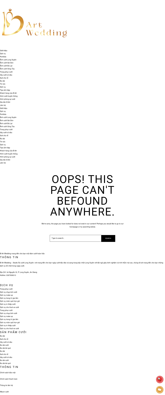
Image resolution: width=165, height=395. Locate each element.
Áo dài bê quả (5, 348)
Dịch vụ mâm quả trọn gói (10, 301)
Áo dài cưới (4, 345)
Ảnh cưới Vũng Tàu (7, 68)
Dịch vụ (3, 53)
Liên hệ (3, 105)
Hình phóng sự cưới (7, 99)
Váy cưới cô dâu (6, 75)
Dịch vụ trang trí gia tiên (9, 298)
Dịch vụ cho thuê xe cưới (9, 307)
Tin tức (2, 84)
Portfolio (3, 56)
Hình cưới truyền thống (9, 96)
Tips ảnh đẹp (5, 90)
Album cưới (4, 391)
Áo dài (2, 81)
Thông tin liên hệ (6, 385)
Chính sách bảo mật (7, 372)
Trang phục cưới (6, 72)
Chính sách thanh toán (8, 379)
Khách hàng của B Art (8, 93)
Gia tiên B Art (5, 102)
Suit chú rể (4, 78)
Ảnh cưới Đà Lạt (6, 65)
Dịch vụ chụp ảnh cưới (8, 292)
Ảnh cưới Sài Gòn (6, 62)
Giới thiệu (3, 50)
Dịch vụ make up (6, 295)
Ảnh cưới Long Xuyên (8, 59)
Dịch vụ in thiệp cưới (7, 304)
